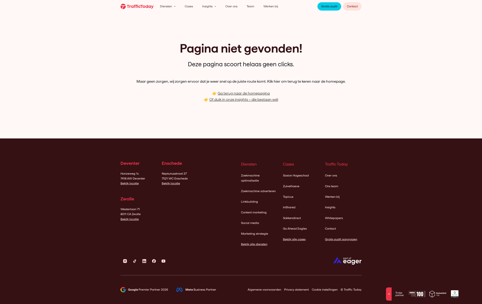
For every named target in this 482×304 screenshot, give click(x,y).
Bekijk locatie (129, 183)
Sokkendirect (292, 218)
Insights (207, 6)
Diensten (166, 6)
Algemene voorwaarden (264, 289)
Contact (352, 6)
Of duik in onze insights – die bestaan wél (243, 99)
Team (250, 6)
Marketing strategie (254, 233)
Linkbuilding (249, 201)
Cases (189, 6)
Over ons (231, 6)
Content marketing (254, 212)
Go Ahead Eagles (295, 228)
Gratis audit (329, 6)
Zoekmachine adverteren (258, 191)
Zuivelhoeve (291, 186)
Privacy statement (296, 289)
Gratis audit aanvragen (341, 239)
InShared (289, 207)
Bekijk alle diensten (254, 244)
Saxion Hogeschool (296, 175)
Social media (250, 223)
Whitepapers (334, 218)
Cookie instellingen (325, 289)
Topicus (288, 197)
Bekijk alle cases (294, 239)
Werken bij (270, 6)
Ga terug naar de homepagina (244, 93)
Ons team (331, 186)
